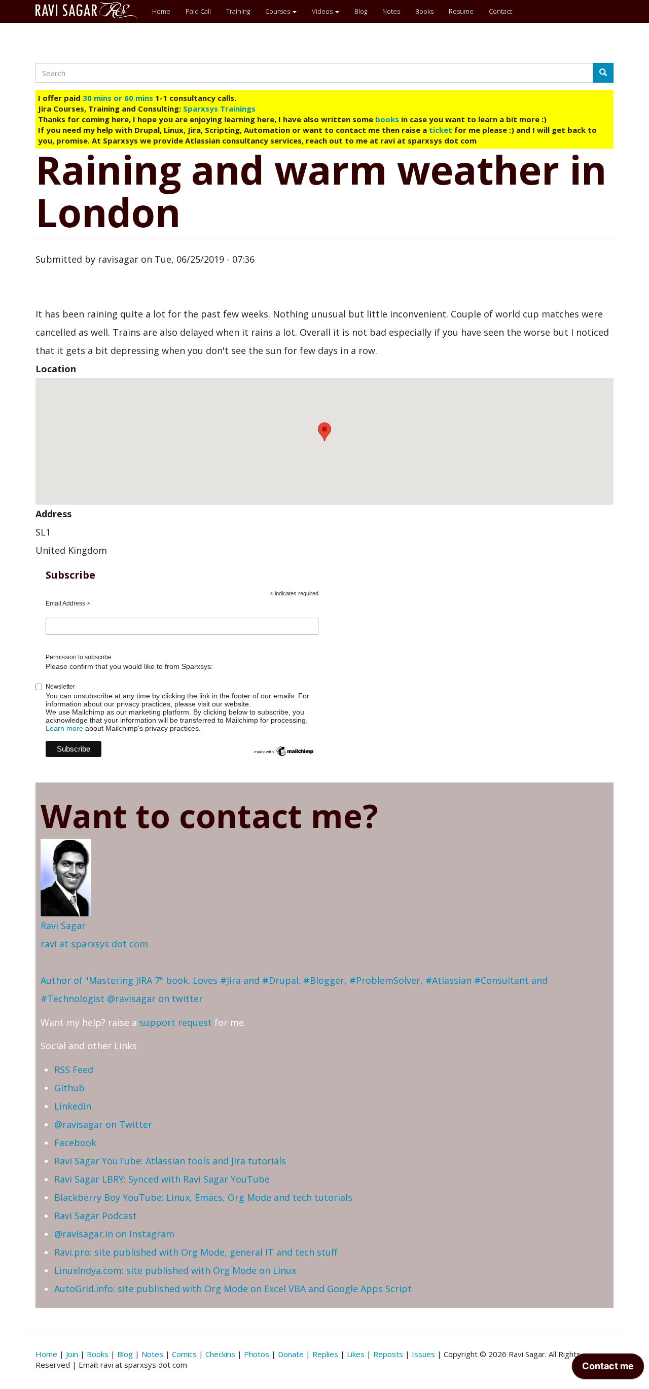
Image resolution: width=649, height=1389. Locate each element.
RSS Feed (73, 1069)
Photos (256, 1354)
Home (161, 11)
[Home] (90, 10)
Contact (500, 11)
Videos (323, 11)
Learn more (64, 728)
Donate (291, 1354)
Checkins (220, 1354)
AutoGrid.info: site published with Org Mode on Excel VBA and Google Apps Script (233, 1289)
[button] (324, 431)
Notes (391, 11)
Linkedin (72, 1106)
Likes (356, 1354)
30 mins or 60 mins (119, 98)
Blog (360, 11)
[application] (608, 1368)
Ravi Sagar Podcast (95, 1215)
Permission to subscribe (79, 657)
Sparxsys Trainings (219, 108)
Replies (325, 1354)
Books (424, 11)
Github (69, 1088)
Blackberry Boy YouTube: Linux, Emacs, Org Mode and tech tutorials (203, 1197)
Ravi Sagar (63, 925)
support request (175, 1022)
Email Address (68, 604)
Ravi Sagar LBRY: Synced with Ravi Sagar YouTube (162, 1179)
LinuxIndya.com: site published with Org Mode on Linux (175, 1270)
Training (238, 11)
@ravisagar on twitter (155, 998)
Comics (184, 1354)
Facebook (75, 1142)
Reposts (388, 1354)
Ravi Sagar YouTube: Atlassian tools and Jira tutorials (170, 1161)
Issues (423, 1354)
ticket (440, 130)
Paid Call (198, 11)
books (387, 119)
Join (72, 1354)
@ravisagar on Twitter (103, 1124)
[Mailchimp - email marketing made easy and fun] (284, 750)
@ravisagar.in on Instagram (114, 1234)
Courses (278, 11)
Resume (461, 11)
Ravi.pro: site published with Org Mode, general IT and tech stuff (195, 1252)
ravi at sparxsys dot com (94, 944)
